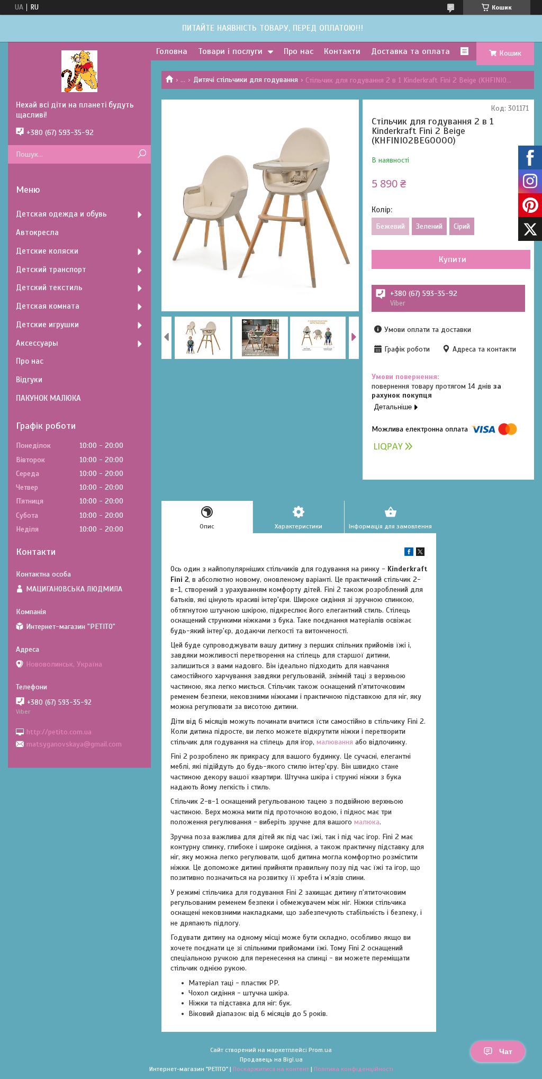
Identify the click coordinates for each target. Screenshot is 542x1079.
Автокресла (37, 232)
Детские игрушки (47, 324)
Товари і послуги (230, 51)
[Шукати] (141, 154)
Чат (505, 1051)
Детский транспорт (51, 269)
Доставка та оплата (410, 51)
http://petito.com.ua (59, 731)
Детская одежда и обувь (61, 214)
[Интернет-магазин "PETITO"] (79, 71)
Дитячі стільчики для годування (245, 79)
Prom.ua (320, 1050)
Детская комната (47, 306)
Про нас (298, 51)
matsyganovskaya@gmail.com (74, 744)
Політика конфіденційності (353, 1069)
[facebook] (408, 553)
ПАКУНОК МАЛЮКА (48, 398)
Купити (452, 259)
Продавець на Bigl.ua (271, 1059)
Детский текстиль (49, 287)
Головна (171, 51)
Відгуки (29, 379)
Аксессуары (37, 343)
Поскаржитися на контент (271, 1069)
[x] (420, 553)
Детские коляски (47, 251)
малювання (335, 742)
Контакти (342, 51)
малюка (367, 821)
